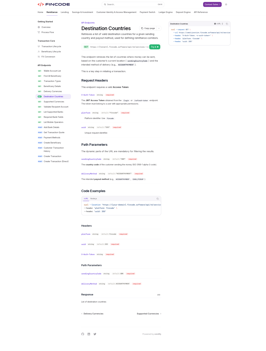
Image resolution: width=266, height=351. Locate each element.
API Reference (201, 12)
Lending (65, 12)
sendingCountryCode (91, 159)
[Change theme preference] (226, 4)
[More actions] (159, 28)
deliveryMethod (89, 174)
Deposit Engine (183, 12)
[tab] (86, 198)
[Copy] (146, 47)
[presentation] (199, 35)
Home (40, 12)
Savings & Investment (82, 12)
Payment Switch (147, 12)
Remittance (52, 12)
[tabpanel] (121, 208)
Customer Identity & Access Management (116, 12)
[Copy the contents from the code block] (227, 24)
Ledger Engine (166, 12)
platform (85, 113)
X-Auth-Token (88, 95)
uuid (83, 127)
